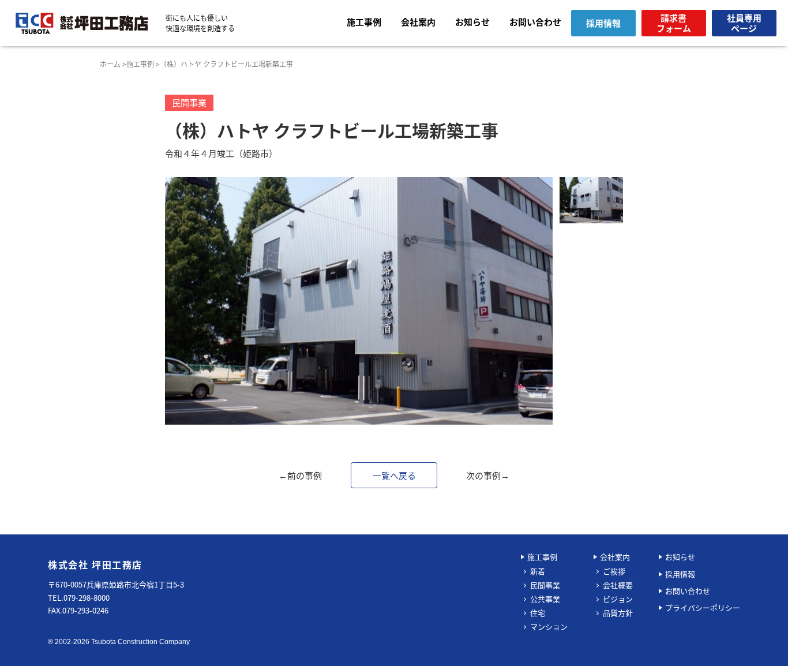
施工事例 (364, 22)
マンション (549, 626)
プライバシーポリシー (702, 607)
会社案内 (418, 22)
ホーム (110, 64)
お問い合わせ (535, 22)
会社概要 (618, 584)
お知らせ (472, 22)
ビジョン (618, 598)
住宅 (537, 612)
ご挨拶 (614, 571)
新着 (537, 571)
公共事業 (545, 598)
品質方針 (618, 612)
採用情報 (680, 573)
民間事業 (545, 584)
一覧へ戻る (394, 475)
